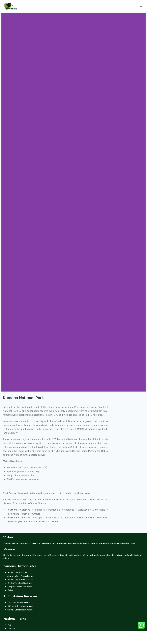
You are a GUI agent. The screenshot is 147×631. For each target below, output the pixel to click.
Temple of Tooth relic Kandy (19, 586)
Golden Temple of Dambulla (19, 583)
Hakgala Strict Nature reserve (20, 609)
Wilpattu (11, 628)
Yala (9, 625)
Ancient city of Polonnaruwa (20, 579)
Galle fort (11, 590)
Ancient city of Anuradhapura (20, 576)
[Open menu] (141, 5)
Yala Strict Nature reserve (18, 602)
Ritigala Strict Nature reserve (20, 606)
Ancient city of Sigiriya (17, 572)
